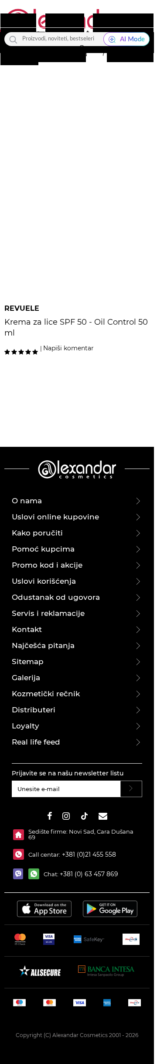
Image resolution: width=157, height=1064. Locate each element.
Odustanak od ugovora (56, 597)
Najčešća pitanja (43, 645)
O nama (27, 500)
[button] (81, 51)
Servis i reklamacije (48, 613)
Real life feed (36, 742)
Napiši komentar (68, 348)
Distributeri (33, 709)
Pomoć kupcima (43, 549)
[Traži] (13, 39)
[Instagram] (66, 817)
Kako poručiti (37, 533)
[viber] (20, 873)
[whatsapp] (36, 873)
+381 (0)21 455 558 (88, 854)
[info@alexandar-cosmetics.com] (103, 817)
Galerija (26, 677)
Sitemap (28, 661)
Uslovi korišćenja (44, 581)
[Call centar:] (20, 854)
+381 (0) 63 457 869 (89, 874)
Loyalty (25, 726)
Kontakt (27, 629)
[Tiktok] (84, 817)
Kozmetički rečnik (46, 693)
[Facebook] (49, 817)
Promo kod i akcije (47, 565)
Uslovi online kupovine (55, 516)
